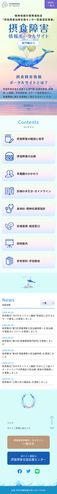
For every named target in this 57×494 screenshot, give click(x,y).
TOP (52, 428)
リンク (10, 422)
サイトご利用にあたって (18, 428)
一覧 (44, 302)
